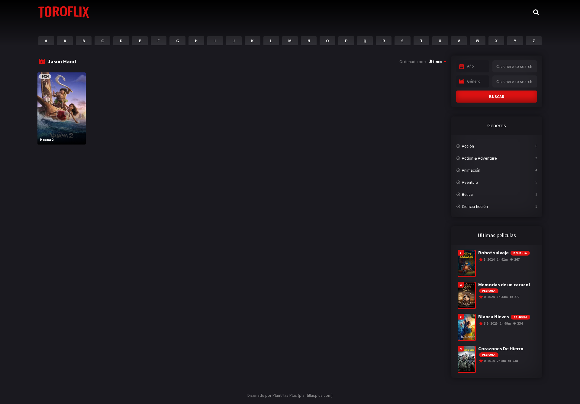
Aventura (470, 182)
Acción (468, 146)
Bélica (467, 194)
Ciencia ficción (475, 206)
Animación (471, 170)
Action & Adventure (479, 158)
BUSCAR (496, 96)
